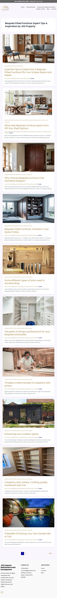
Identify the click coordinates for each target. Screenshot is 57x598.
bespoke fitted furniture (10, 66)
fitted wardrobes (38, 120)
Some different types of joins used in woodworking (25, 282)
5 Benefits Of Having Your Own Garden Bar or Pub (28, 535)
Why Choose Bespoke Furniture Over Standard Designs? (24, 179)
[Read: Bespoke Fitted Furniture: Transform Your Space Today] (28, 208)
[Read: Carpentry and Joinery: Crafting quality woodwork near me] (28, 461)
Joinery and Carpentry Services (46, 7)
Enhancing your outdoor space (21, 434)
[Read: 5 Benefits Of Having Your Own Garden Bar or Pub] (28, 513)
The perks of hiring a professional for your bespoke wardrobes (27, 333)
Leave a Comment (9, 78)
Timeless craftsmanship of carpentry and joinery (27, 384)
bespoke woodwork (21, 120)
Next (51, 553)
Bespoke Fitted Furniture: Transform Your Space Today (27, 231)
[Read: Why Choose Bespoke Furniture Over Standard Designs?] (28, 157)
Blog (48, 9)
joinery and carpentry (27, 277)
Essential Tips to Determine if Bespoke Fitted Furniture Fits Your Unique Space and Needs (28, 72)
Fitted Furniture (30, 7)
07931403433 (38, 1)
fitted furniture (19, 66)
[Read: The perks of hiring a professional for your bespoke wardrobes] (28, 311)
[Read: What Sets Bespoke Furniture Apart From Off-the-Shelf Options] (28, 103)
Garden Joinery (40, 9)
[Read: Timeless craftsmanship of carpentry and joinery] (28, 362)
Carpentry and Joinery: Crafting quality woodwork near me (26, 484)
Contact (53, 9)
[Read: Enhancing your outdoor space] (28, 413)
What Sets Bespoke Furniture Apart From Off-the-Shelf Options (27, 127)
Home (23, 7)
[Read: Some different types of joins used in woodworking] (28, 259)
